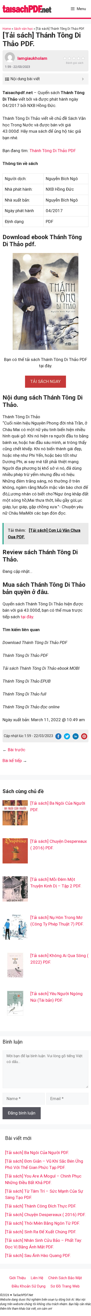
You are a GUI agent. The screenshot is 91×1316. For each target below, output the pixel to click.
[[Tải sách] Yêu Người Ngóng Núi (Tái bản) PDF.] (15, 1012)
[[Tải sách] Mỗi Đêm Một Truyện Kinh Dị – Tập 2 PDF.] (15, 898)
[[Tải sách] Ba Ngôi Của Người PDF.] (15, 822)
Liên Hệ (37, 1278)
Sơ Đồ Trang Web (65, 1286)
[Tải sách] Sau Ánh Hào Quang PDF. (38, 1255)
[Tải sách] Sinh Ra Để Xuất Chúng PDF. (40, 1231)
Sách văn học (23, 29)
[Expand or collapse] (83, 79)
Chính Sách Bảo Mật (65, 1278)
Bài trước (16, 749)
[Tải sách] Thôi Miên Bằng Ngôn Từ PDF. (42, 1223)
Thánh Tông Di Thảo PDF (53, 150)
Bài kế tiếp (12, 760)
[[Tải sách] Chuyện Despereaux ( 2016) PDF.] (15, 860)
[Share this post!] (58, 737)
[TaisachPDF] (27, 9)
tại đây (27, 616)
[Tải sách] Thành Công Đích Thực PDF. (40, 1206)
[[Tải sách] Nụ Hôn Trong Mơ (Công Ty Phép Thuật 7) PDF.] (15, 936)
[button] (45, 381)
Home (7, 29)
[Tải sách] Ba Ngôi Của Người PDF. (37, 1152)
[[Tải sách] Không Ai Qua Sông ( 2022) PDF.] (15, 974)
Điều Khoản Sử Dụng (29, 1286)
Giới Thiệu (17, 1278)
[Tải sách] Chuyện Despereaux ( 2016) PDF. (45, 1214)
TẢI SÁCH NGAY (45, 381)
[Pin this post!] (84, 737)
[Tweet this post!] (67, 737)
